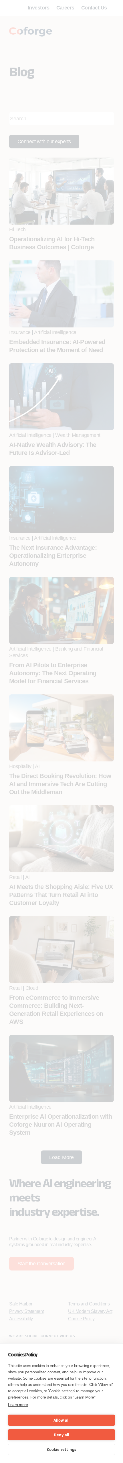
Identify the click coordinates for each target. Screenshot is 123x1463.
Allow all (61, 1420)
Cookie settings (61, 1449)
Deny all (62, 1435)
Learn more (18, 1404)
